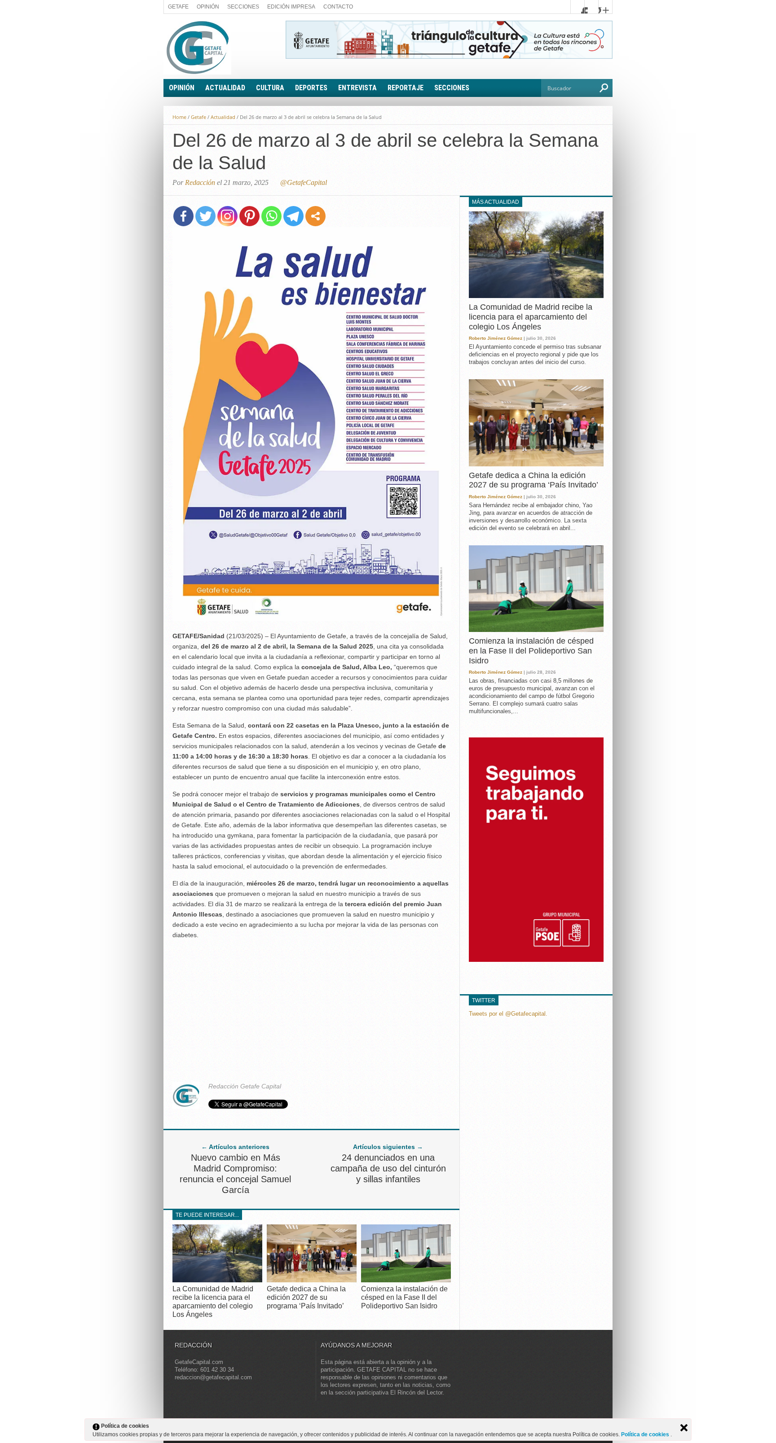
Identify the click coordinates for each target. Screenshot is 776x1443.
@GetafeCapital (303, 182)
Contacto (338, 7)
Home (179, 117)
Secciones (243, 7)
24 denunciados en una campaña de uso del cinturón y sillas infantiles (388, 1168)
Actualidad (225, 87)
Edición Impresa (291, 7)
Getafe (178, 7)
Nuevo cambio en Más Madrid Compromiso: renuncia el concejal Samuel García (235, 1174)
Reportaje (405, 87)
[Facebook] (183, 216)
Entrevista (357, 87)
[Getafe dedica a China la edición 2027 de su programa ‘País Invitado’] (312, 1280)
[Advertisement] (311, 1010)
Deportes (311, 87)
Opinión (208, 7)
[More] (315, 216)
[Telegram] (293, 216)
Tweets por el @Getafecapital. (508, 1013)
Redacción (200, 182)
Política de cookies (645, 1434)
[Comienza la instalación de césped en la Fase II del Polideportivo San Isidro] (406, 1280)
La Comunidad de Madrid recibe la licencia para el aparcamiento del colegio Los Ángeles (530, 317)
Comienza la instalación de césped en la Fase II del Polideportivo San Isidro (404, 1297)
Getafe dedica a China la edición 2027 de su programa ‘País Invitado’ (306, 1297)
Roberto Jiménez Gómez (495, 338)
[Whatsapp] (271, 216)
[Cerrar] (684, 1427)
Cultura (270, 87)
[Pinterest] (249, 216)
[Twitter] (205, 216)
